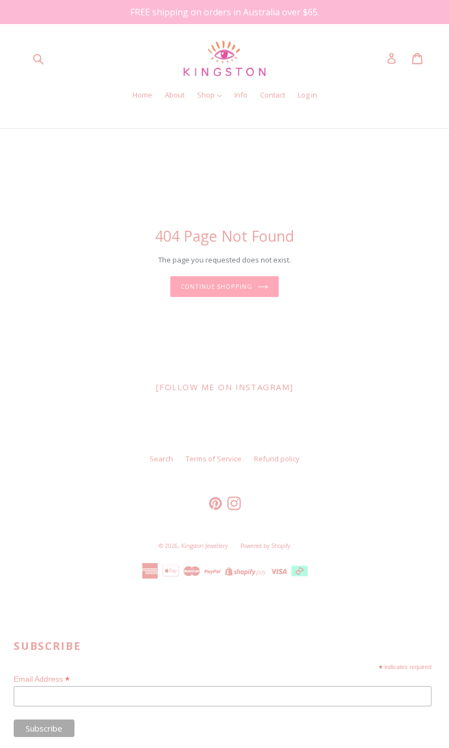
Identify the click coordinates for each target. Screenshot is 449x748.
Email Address (42, 679)
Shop (206, 95)
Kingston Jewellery (204, 546)
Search (161, 459)
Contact (272, 95)
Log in (307, 95)
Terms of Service (213, 459)
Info (240, 95)
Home (142, 95)
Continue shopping (216, 286)
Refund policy (277, 459)
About (175, 95)
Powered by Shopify (265, 546)
